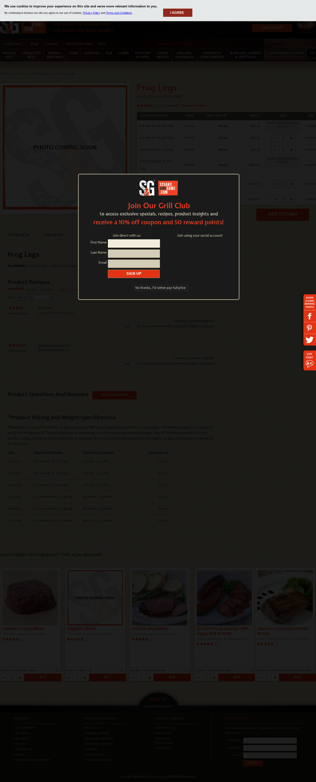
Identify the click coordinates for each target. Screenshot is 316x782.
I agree (177, 13)
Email (103, 263)
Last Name (99, 253)
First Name (98, 242)
